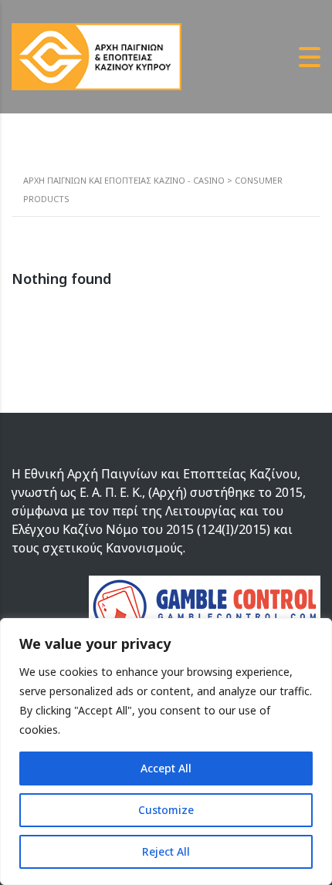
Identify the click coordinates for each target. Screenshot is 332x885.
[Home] (96, 55)
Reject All (166, 851)
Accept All (166, 768)
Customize (166, 809)
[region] (166, 751)
